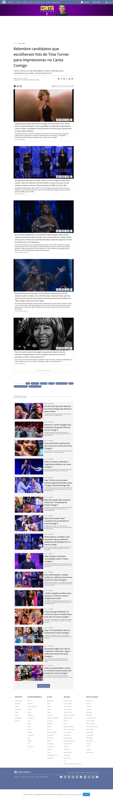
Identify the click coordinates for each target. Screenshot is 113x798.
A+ (18, 86)
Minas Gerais (50, 738)
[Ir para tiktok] (85, 777)
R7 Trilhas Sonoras (91, 718)
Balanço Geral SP (68, 718)
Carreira (88, 703)
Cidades (49, 712)
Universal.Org (89, 752)
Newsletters (89, 712)
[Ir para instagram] (98, 2)
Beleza (29, 701)
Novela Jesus (67, 755)
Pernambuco (50, 743)
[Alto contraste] (15, 86)
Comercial (88, 706)
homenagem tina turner (61, 383)
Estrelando (30, 715)
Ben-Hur (66, 721)
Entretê (31, 2)
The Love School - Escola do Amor (72, 763)
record (27, 383)
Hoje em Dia (67, 749)
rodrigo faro (43, 383)
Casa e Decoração (32, 706)
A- (21, 86)
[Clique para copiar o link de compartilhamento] (72, 79)
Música (29, 729)
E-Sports (17, 706)
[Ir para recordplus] (81, 777)
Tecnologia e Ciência (52, 755)
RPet (29, 738)
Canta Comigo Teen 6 (69, 729)
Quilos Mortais (67, 758)
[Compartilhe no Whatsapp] (67, 79)
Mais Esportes (18, 718)
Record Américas (90, 723)
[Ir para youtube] (97, 777)
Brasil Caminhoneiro (69, 726)
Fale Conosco (23, 777)
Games (29, 723)
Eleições (25, 2)
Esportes (37, 2)
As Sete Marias (67, 709)
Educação (49, 723)
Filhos (29, 721)
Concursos (49, 715)
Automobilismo (18, 701)
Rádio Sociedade (90, 721)
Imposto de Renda (51, 732)
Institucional (92, 697)
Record (48, 2)
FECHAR (86, 794)
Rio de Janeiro (50, 746)
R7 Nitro (30, 732)
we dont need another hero (20, 386)
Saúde (48, 752)
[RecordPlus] (85, 2)
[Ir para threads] (77, 777)
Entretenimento (35, 697)
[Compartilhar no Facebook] (61, 79)
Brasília (19, 2)
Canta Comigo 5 (21, 43)
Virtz (29, 743)
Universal (88, 749)
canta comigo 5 (35, 383)
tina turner (51, 383)
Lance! (16, 715)
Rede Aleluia (89, 738)
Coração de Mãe (68, 738)
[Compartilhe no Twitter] (58, 79)
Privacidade (31, 777)
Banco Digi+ (89, 701)
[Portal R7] (4, 2)
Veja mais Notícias (43, 686)
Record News (55, 2)
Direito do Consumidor (52, 718)
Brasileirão (17, 703)
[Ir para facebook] (93, 2)
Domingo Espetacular (69, 741)
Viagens (30, 741)
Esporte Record (67, 743)
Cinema (29, 709)
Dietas (29, 712)
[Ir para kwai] (73, 777)
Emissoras (88, 709)
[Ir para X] (95, 2)
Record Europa (90, 729)
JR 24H (43, 2)
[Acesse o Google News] (69, 79)
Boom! (65, 723)
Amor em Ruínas (68, 706)
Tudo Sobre (50, 758)
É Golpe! (49, 726)
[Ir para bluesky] (61, 777)
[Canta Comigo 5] (56, 10)
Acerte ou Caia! (67, 701)
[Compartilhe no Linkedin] (64, 79)
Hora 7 (49, 729)
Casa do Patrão (67, 732)
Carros (48, 709)
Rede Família (89, 741)
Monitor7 (49, 741)
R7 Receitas (31, 735)
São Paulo (49, 749)
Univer (87, 746)
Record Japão (89, 732)
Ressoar (88, 743)
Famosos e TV (31, 718)
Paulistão (17, 721)
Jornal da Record (68, 752)
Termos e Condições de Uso (41, 777)
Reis (65, 761)
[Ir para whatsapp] (93, 777)
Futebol (17, 712)
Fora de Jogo (18, 709)
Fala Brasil (66, 746)
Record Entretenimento (92, 726)
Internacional (50, 735)
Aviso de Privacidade (76, 794)
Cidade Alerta (67, 735)
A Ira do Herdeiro (68, 703)
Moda (29, 726)
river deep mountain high (35, 386)
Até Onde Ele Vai (68, 712)
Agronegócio (50, 701)
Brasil (48, 703)
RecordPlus (89, 715)
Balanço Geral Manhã (69, 715)
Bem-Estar (30, 703)
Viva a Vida (30, 746)
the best (71, 383)
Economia (49, 721)
